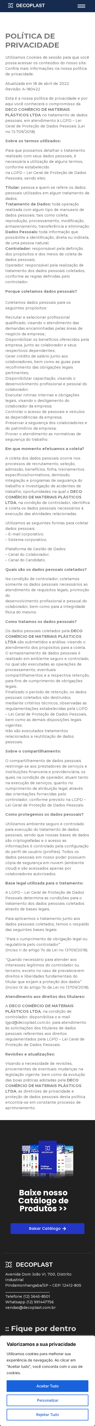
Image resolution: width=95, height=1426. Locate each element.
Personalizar (47, 1400)
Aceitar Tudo (47, 1386)
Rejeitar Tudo (47, 1414)
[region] (47, 1381)
